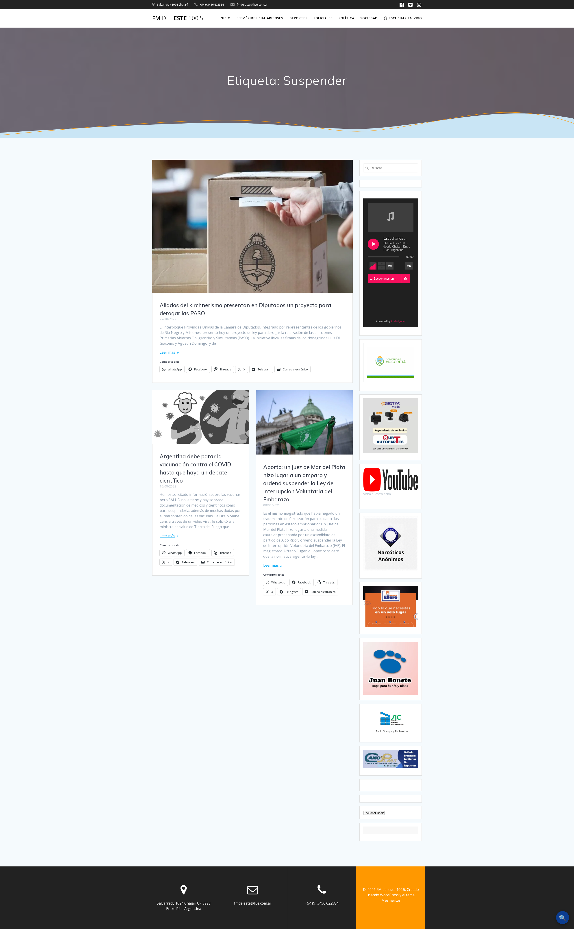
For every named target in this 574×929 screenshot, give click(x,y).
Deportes (298, 18)
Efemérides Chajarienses (260, 18)
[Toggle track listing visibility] (409, 266)
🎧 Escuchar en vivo (403, 18)
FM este (177, 18)
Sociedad (369, 18)
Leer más (167, 352)
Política (346, 18)
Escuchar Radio (374, 813)
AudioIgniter (398, 321)
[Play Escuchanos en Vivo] (373, 244)
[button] (405, 278)
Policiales (323, 18)
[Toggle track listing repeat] (390, 266)
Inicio (225, 18)
